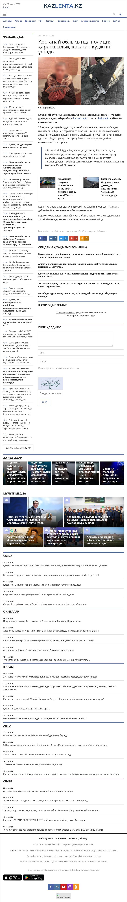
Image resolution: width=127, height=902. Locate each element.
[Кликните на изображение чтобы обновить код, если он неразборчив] (50, 388)
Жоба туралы (45, 838)
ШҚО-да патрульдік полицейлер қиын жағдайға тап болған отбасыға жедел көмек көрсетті (16, 346)
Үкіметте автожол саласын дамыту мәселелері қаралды (33, 764)
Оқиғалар (11, 611)
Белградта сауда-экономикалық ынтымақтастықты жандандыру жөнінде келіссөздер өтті (51, 575)
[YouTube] (63, 887)
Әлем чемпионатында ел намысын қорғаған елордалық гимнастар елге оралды (46, 800)
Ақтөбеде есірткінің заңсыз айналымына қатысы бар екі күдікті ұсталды (17, 253)
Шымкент (30, 20)
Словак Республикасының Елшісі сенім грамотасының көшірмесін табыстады (44, 604)
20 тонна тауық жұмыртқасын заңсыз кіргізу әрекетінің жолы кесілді (17, 110)
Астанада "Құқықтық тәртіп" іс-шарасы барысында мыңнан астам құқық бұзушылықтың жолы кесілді (17, 409)
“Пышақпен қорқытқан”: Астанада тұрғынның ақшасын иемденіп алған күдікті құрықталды (79, 285)
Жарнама (61, 838)
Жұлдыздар (9, 27)
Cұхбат (116, 20)
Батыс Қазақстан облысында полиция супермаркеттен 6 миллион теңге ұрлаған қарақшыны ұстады (79, 255)
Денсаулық (64, 20)
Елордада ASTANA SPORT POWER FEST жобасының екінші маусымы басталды (44, 820)
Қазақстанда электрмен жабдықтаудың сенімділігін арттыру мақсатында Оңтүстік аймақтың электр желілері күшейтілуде (17, 81)
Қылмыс (50, 20)
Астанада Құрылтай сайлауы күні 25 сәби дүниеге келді (17, 279)
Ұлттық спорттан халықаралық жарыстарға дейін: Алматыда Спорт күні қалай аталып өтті (52, 810)
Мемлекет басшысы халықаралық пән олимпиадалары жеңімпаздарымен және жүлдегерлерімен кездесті (17, 168)
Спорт (7, 781)
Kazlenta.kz (15, 850)
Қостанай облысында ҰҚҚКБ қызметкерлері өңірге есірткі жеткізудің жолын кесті (78, 275)
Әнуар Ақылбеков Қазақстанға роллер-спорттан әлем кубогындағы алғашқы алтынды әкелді (53, 829)
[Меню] (4, 14)
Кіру (93, 315)
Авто (7, 725)
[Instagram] (70, 887)
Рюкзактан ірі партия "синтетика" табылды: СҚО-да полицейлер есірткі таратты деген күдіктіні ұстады (17, 183)
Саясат (8, 556)
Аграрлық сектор (90, 20)
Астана (18, 20)
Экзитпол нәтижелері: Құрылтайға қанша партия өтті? (17, 322)
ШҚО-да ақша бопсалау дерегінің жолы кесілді (17, 155)
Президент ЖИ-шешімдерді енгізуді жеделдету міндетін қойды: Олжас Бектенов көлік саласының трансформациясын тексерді (18, 222)
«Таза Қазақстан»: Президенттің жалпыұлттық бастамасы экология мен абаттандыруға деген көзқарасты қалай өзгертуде (18, 375)
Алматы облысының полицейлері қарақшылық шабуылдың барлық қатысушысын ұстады (77, 265)
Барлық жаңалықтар (18, 447)
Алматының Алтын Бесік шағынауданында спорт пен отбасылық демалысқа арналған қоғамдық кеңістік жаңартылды (59, 688)
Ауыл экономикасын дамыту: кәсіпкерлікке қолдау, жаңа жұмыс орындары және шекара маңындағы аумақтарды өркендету (17, 394)
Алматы (7, 20)
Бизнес (106, 20)
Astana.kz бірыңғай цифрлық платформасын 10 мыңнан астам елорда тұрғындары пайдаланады (16, 424)
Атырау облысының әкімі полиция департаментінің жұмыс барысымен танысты (18, 360)
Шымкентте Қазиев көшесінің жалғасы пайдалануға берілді (35, 735)
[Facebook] (51, 887)
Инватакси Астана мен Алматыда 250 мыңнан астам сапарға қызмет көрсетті (44, 718)
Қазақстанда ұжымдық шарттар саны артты (26, 708)
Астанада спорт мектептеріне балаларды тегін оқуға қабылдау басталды (17, 437)
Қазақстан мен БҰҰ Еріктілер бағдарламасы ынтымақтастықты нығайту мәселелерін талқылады (55, 565)
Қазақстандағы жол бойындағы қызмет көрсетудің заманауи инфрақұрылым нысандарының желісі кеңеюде (61, 774)
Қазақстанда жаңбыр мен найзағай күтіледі (17, 146)
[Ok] (76, 887)
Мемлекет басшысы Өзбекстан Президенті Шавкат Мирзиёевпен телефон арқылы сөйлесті (17, 240)
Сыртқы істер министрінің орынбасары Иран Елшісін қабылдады (38, 594)
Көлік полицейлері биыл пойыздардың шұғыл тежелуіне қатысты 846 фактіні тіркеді (48, 640)
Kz (8, 7)
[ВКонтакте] (57, 887)
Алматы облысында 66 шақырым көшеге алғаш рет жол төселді (37, 754)
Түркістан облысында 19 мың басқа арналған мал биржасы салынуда (17, 121)
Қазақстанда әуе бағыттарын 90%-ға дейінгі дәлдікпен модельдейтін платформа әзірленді (16, 48)
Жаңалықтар (13, 37)
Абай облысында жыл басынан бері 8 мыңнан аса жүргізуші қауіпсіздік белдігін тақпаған (17, 266)
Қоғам (8, 667)
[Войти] (121, 14)
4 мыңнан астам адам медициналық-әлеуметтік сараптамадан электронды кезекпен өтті (16, 96)
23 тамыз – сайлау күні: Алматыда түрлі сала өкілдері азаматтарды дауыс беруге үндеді (50, 676)
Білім (75, 20)
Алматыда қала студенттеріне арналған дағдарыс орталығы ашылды (17, 291)
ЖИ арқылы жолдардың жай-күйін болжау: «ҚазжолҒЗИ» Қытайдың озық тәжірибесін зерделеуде (55, 745)
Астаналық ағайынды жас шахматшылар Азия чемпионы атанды (38, 791)
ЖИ (40, 20)
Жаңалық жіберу (77, 838)
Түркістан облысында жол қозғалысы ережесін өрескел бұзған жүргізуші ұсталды (46, 659)
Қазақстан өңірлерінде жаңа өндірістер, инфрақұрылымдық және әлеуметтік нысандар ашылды (17, 306)
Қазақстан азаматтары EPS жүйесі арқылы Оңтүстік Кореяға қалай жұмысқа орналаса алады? (53, 699)
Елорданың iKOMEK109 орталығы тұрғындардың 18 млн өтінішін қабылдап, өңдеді (18, 334)
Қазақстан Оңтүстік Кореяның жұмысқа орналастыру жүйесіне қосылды (42, 584)
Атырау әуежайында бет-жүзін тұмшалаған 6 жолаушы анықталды (38, 650)
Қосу (44, 402)
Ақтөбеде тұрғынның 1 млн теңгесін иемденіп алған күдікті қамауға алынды (77, 295)
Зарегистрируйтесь (65, 312)
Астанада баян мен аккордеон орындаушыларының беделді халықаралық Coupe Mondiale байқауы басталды (17, 64)
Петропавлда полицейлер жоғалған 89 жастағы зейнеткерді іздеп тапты (15, 134)
